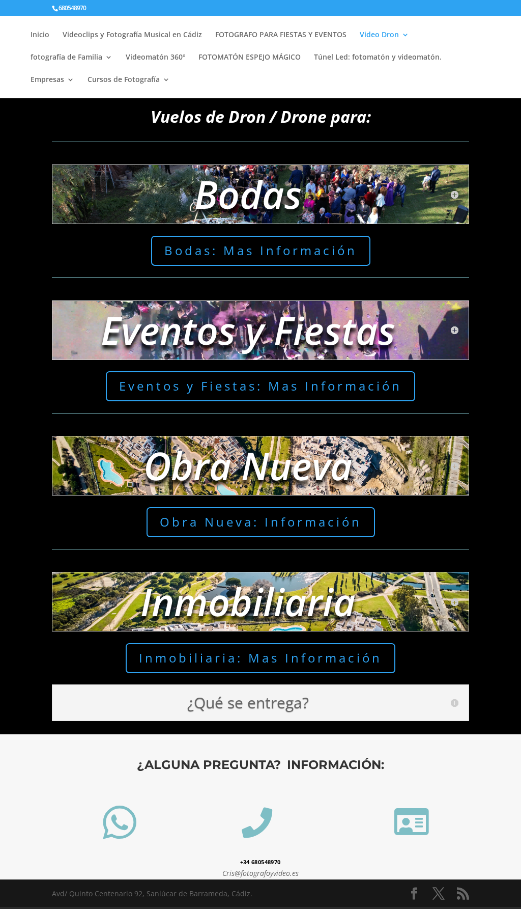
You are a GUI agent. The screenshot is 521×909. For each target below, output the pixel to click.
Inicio (40, 35)
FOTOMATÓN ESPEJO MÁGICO (249, 57)
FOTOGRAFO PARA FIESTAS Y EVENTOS (280, 35)
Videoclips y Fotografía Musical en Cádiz (132, 35)
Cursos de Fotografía (124, 80)
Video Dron (379, 35)
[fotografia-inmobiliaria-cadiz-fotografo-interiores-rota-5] (119, 848)
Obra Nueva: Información (261, 521)
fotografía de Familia (66, 57)
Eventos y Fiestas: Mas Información (260, 385)
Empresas (47, 80)
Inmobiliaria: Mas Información (260, 657)
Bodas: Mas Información (260, 250)
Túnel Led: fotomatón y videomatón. (378, 57)
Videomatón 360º (155, 57)
